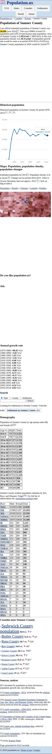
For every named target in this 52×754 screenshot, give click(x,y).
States (16, 8)
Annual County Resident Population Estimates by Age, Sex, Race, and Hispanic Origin (24, 701)
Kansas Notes (15, 740)
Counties (28, 8)
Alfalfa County (8, 668)
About (31, 14)
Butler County (13, 636)
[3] (14, 112)
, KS (23, 410)
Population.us (20, 2)
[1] (6, 112)
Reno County (10, 641)
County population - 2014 (14, 692)
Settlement (27, 398)
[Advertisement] (26, 74)
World (21, 14)
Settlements (42, 8)
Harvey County (8, 655)
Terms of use (26, 750)
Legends (33, 188)
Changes (24, 188)
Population (5, 188)
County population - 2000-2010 (17, 709)
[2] (10, 112)
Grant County (8, 673)
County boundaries (11, 733)
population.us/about (24, 498)
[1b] (14, 425)
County (15, 398)
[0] (48, 44)
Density (15, 188)
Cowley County (9, 650)
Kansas (28, 18)
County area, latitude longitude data (18, 726)
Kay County (8, 646)
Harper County (8, 664)
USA (6, 8)
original (46, 692)
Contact (36, 750)
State (5, 398)
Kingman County (9, 660)
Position (42, 188)
